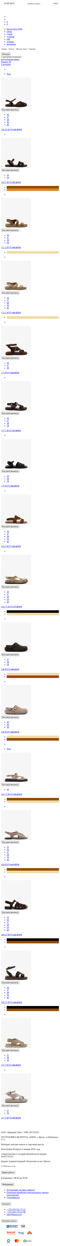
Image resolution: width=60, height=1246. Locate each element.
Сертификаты (13, 1197)
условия (10, 36)
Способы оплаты (9, 1221)
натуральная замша (10, 59)
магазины (11, 44)
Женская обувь (21, 49)
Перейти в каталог (23, 4)
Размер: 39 (6, 62)
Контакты (6, 1204)
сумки (10, 34)
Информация (7, 1184)
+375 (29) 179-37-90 (16, 1212)
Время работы (8, 1172)
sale (8, 39)
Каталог (12, 49)
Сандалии (6, 64)
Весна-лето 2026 (14, 29)
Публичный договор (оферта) (21, 1190)
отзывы (10, 41)
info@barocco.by (14, 1214)
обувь (9, 31)
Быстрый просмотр (10, 110)
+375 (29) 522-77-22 (16, 1209)
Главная (4, 49)
